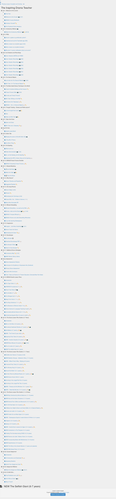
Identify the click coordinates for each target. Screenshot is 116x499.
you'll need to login (64, 492)
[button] (5, 4)
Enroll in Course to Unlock (58, 494)
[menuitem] (0, 2)
